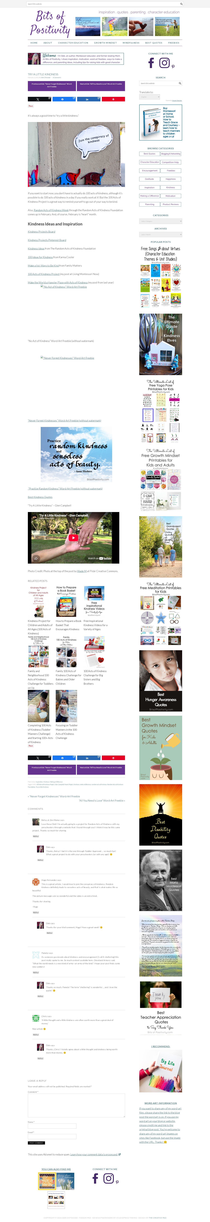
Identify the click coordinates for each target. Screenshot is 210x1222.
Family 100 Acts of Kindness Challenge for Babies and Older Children (68, 677)
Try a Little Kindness (42, 787)
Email (31, 1132)
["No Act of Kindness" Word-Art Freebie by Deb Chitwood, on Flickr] (76, 301)
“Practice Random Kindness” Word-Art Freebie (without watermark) (65, 488)
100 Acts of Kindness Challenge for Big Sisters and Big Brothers (95, 677)
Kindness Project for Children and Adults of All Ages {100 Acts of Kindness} (40, 627)
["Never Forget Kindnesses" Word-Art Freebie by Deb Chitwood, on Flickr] (76, 383)
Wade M (82, 571)
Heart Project (69, 784)
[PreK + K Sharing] (47, 1188)
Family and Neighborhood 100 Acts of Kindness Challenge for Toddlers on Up (40, 679)
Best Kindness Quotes (40, 497)
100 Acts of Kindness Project (44, 274)
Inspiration (39, 782)
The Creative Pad (157, 1218)
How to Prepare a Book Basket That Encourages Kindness (68, 625)
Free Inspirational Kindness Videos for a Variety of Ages (95, 625)
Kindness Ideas (36, 248)
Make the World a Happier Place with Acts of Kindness (58, 282)
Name (31, 1122)
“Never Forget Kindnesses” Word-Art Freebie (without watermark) (64, 420)
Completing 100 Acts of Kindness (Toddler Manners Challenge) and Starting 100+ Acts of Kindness (40, 734)
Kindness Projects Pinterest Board (47, 240)
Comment (33, 1092)
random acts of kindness (99, 784)
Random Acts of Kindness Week (51, 210)
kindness (76, 784)
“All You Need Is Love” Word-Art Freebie (106, 84)
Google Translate (177, 100)
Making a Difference (56, 782)
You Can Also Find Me (56, 1169)
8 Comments (57, 77)
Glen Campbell (59, 784)
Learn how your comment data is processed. (94, 1154)
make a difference (85, 784)
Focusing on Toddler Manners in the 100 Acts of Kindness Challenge (67, 731)
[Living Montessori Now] (56, 1208)
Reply (36, 836)
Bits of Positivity (105, 22)
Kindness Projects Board (41, 231)
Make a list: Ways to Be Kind (43, 265)
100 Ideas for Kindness (40, 257)
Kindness (46, 782)
